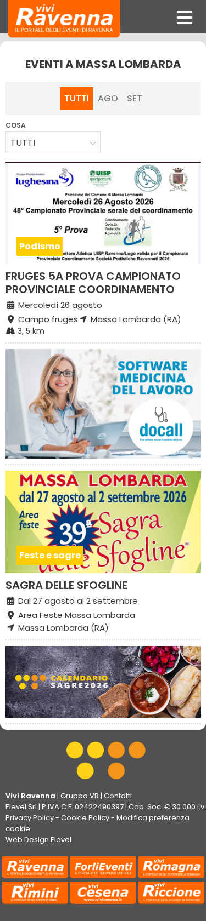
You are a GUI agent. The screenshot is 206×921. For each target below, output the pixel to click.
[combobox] (53, 142)
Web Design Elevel (38, 839)
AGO (108, 98)
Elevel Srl (21, 807)
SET (134, 98)
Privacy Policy (29, 818)
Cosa (15, 125)
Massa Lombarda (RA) (134, 319)
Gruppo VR (79, 796)
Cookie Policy (85, 818)
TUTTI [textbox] (22, 142)
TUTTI (76, 98)
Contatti (118, 796)
